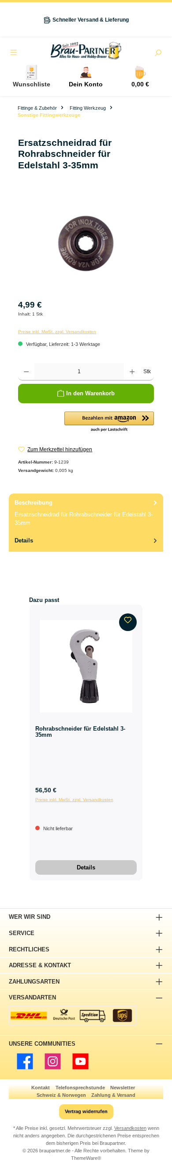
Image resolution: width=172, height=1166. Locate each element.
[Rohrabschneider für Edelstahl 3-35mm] (86, 666)
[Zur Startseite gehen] (86, 50)
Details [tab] (24, 540)
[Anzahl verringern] (26, 372)
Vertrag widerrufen (86, 1111)
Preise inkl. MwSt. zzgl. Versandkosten (57, 331)
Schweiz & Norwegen (61, 1095)
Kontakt (40, 1087)
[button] (109, 422)
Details (86, 867)
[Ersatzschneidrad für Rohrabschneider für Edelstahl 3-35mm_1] (85, 243)
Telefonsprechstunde (80, 1087)
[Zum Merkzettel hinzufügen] (128, 622)
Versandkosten (130, 1128)
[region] (86, 243)
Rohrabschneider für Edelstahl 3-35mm (80, 732)
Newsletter (122, 1087)
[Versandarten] (72, 1015)
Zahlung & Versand (113, 1095)
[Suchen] (158, 53)
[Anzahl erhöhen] (132, 372)
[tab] (86, 512)
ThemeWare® (86, 1158)
